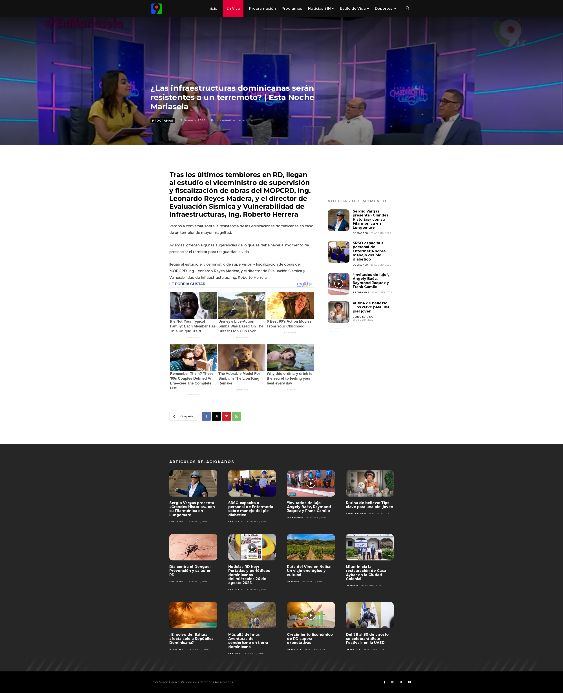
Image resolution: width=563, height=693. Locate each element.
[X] (216, 416)
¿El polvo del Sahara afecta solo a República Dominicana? (191, 638)
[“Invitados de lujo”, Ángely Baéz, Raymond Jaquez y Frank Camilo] (338, 284)
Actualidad (177, 649)
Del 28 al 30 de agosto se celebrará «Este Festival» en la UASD (367, 638)
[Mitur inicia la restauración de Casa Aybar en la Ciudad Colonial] (370, 547)
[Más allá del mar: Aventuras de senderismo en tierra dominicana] (252, 615)
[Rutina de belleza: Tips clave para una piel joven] (338, 312)
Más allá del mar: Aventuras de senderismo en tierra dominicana (248, 640)
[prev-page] (330, 331)
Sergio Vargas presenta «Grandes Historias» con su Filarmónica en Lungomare (371, 219)
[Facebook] (206, 416)
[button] (407, 9)
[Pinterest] (226, 416)
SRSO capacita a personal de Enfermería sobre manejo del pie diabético (369, 251)
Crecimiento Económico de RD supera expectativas (310, 638)
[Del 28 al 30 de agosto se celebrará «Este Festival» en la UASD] (370, 615)
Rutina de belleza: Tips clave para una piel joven (371, 307)
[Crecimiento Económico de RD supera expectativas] (311, 615)
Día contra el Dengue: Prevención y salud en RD (190, 571)
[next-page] (337, 331)
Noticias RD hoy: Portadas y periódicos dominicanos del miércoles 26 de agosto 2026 (249, 575)
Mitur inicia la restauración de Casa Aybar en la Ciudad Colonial (366, 573)
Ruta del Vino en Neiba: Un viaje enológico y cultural (309, 571)
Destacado (360, 233)
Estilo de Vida (363, 316)
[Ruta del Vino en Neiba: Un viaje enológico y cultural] (311, 547)
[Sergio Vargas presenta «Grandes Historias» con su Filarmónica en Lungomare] (338, 220)
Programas (162, 120)
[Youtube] (409, 682)
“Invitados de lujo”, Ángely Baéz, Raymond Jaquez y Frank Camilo (371, 281)
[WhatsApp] (236, 416)
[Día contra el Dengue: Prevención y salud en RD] (193, 547)
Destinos (293, 581)
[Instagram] (393, 682)
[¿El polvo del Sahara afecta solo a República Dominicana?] (193, 615)
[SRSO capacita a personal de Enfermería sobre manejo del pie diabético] (338, 252)
